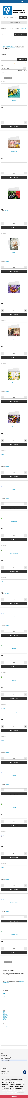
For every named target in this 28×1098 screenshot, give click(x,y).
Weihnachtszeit (5, 1014)
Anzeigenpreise (4, 1073)
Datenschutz (4, 1068)
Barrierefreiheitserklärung (7, 1070)
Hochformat (4, 996)
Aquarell (4, 1024)
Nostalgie (4, 1027)
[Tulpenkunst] (14, 373)
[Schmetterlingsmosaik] (14, 867)
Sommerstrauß (14, 648)
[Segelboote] (14, 772)
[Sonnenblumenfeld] (14, 518)
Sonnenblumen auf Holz (14, 553)
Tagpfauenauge (14, 426)
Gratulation (4, 1018)
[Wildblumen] (14, 91)
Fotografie (4, 1025)
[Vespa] (14, 330)
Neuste (4, 993)
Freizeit (4, 1013)
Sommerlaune (14, 680)
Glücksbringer (5, 1038)
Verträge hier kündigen (6, 1057)
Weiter (23, 78)
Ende (26, 78)
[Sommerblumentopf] (14, 708)
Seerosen (14, 807)
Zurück (8, 78)
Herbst (4, 1005)
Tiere (3, 1042)
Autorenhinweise (5, 1071)
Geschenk (4, 1019)
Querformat (4, 997)
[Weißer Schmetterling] (14, 193)
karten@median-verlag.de (11, 47)
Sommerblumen (14, 743)
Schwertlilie (14, 839)
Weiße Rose (14, 252)
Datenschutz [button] (20, 1092)
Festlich (4, 1035)
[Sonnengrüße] (14, 486)
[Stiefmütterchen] (14, 454)
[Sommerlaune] (14, 677)
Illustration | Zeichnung (6, 1026)
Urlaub (4, 1012)
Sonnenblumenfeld (14, 521)
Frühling (4, 1003)
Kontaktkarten (5, 1017)
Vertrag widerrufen (5, 1060)
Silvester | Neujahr (5, 1015)
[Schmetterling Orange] (14, 931)
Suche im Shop (22, 59)
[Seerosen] (14, 804)
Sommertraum (14, 616)
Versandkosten (7, 109)
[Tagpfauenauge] (14, 417)
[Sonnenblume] (14, 581)
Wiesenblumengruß (14, 151)
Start (5, 78)
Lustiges (4, 1040)
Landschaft (4, 1039)
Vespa (14, 339)
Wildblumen (14, 100)
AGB (2, 1053)
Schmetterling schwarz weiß (14, 902)
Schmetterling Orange (14, 934)
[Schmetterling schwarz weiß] (14, 899)
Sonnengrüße (14, 489)
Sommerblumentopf (14, 712)
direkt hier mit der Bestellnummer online (14, 46)
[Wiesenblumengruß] (14, 142)
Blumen (4, 1033)
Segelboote (14, 775)
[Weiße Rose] (14, 243)
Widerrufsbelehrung (5, 1058)
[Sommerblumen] (14, 740)
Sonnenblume (14, 584)
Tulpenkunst (14, 382)
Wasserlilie (14, 296)
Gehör (4, 1037)
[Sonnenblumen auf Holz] (14, 550)
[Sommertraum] (14, 613)
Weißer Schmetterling (14, 202)
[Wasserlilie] (14, 287)
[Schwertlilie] (14, 836)
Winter (4, 1006)
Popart (4, 1028)
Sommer (4, 1004)
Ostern (4, 1011)
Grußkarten (4, 1016)
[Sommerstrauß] (14, 645)
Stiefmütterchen (14, 457)
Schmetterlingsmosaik (14, 870)
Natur (3, 1041)
